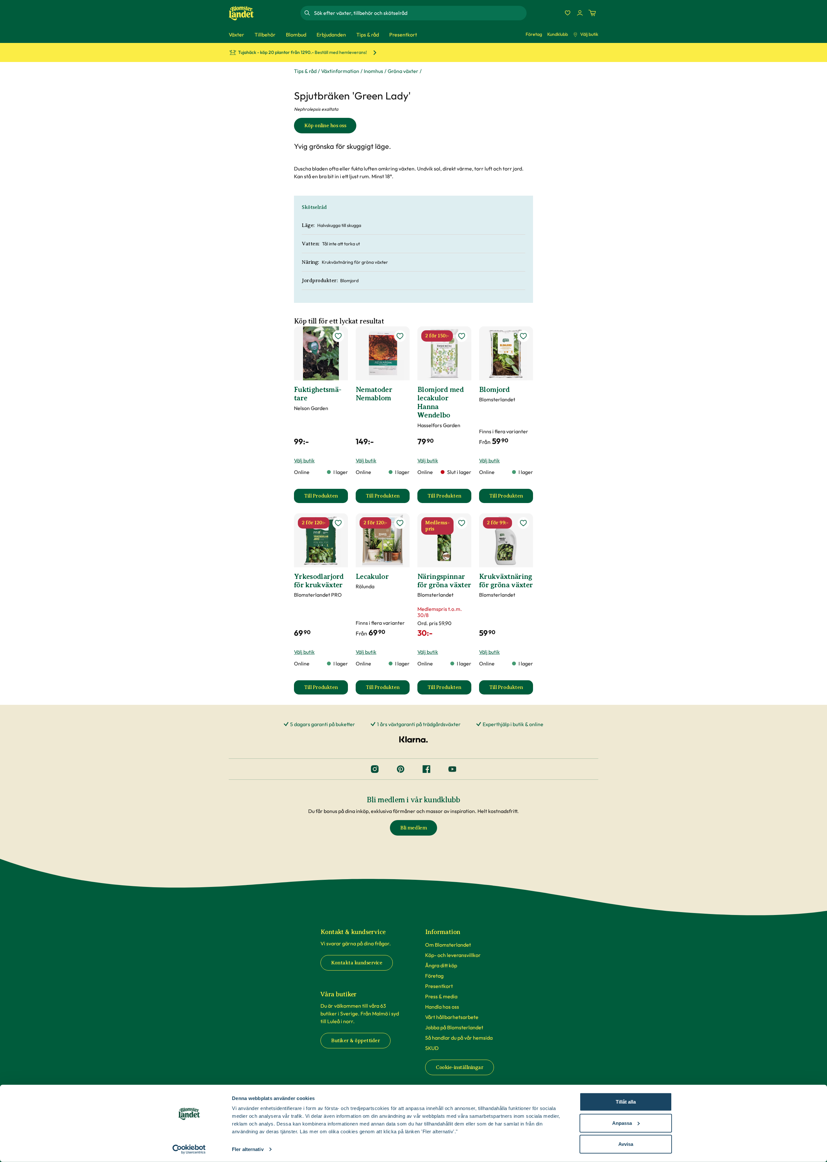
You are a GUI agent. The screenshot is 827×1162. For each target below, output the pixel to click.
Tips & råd (305, 71)
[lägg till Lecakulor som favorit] (400, 523)
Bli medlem (413, 828)
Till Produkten (326, 498)
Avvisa (625, 1144)
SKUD (432, 1048)
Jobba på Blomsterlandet (454, 1027)
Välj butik (589, 34)
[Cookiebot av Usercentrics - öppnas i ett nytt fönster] (189, 1149)
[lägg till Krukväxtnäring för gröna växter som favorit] (523, 523)
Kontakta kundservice (356, 963)
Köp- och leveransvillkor (453, 955)
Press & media (441, 996)
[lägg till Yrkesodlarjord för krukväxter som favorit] (338, 523)
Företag (534, 34)
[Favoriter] (567, 13)
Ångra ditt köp (441, 965)
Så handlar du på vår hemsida (459, 1037)
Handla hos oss (442, 1006)
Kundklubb (557, 34)
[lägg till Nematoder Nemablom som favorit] (400, 336)
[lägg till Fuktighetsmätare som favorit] (338, 336)
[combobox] (419, 13)
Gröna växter (403, 71)
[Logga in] (580, 13)
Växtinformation (340, 71)
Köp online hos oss (325, 126)
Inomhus (373, 71)
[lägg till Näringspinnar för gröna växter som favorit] (461, 523)
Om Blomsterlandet (448, 944)
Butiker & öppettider (355, 1041)
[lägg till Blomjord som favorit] (523, 336)
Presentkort (439, 986)
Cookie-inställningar (459, 1067)
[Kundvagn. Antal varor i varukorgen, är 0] (592, 13)
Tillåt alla (626, 1102)
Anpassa (622, 1123)
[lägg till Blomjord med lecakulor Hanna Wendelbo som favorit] (461, 336)
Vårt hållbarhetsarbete (451, 1017)
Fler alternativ (248, 1149)
